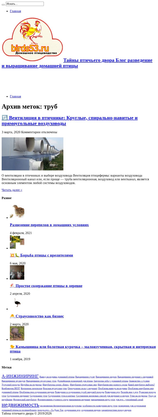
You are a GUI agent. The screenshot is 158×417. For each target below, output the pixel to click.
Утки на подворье (139, 396)
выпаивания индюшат (79, 399)
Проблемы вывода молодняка (112, 388)
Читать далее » (12, 190)
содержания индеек (91, 410)
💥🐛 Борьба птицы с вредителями (41, 255)
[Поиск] (3, 4)
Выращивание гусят (85, 377)
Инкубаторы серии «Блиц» (56, 385)
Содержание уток (38, 396)
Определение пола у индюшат (82, 388)
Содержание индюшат (18, 396)
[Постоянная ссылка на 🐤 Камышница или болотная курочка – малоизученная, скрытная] (17, 339)
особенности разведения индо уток (99, 406)
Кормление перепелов (31, 388)
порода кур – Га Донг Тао (50, 410)
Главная (15, 11)
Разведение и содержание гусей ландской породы (79, 392)
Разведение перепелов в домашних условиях (49, 225)
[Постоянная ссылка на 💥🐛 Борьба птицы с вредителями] (17, 248)
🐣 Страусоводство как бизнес (37, 316)
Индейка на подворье (31, 385)
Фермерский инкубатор (25, 399)
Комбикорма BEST (11, 388)
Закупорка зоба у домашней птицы (111, 381)
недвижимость (20, 404)
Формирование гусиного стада (52, 399)
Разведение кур (112, 392)
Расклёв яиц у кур (129, 392)
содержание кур (72, 410)
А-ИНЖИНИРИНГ (20, 376)
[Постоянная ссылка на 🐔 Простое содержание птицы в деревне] (17, 278)
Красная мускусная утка (55, 388)
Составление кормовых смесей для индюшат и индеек (102, 396)
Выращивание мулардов (13, 381)
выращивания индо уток (103, 399)
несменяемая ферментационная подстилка (61, 406)
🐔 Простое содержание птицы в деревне (46, 286)
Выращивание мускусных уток (41, 381)
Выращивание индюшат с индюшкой (135, 377)
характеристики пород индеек (116, 410)
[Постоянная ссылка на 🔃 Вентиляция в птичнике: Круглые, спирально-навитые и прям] (32, 169)
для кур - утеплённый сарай (129, 399)
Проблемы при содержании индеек (36, 392)
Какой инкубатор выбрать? (141, 385)
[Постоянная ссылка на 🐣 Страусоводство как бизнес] (17, 309)
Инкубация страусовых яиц (83, 385)
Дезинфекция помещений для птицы (75, 381)
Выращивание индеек (106, 377)
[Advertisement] (76, 82)
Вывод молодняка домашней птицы (57, 377)
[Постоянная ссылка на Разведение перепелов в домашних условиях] (17, 217)
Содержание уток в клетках (61, 396)
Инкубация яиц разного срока (112, 385)
